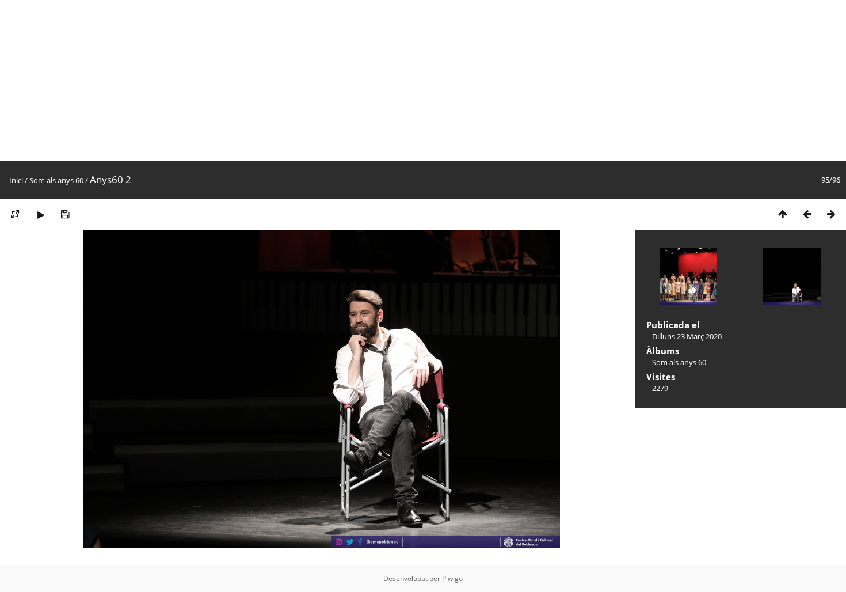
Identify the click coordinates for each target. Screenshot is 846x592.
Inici (16, 180)
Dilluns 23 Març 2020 (687, 336)
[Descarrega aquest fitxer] (65, 214)
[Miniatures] (783, 214)
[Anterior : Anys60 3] (807, 214)
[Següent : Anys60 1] (831, 214)
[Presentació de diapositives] (41, 214)
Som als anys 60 (56, 180)
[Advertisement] (345, 80)
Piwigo (452, 578)
